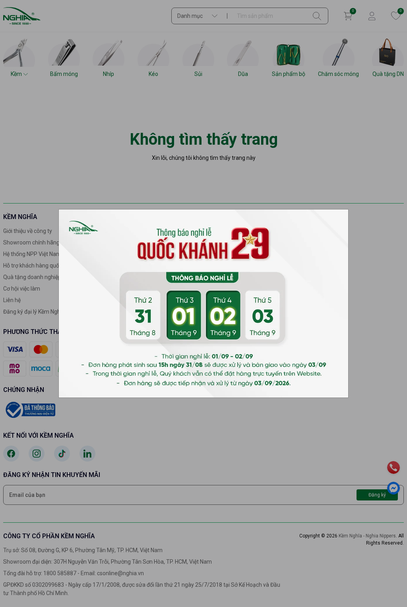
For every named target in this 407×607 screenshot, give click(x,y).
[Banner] (203, 303)
